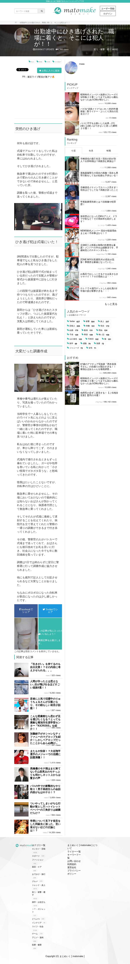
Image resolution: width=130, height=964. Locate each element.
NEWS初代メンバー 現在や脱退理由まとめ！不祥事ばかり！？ (98, 232)
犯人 (32, 62)
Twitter (74, 321)
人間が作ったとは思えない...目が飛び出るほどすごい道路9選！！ (45, 684)
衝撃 (90, 321)
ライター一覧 (74, 851)
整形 (88, 334)
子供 (73, 334)
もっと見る (111, 304)
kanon (100, 103)
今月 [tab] (91, 150)
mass (48, 675)
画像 (90, 325)
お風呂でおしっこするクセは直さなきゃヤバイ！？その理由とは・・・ (99, 275)
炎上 (104, 321)
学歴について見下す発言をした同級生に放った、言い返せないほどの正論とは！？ (45, 825)
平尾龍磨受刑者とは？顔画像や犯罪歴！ (98, 203)
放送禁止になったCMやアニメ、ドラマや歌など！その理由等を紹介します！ (98, 218)
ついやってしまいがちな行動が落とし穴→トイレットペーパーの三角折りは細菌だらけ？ (45, 808)
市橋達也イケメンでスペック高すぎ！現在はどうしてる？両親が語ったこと (99, 188)
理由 (103, 330)
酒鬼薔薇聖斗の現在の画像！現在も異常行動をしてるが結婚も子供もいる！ (99, 174)
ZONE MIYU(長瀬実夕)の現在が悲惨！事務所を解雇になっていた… (97, 260)
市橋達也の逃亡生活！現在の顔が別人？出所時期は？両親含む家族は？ (98, 160)
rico (100, 373)
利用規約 (71, 864)
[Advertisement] (38, 98)
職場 (40, 62)
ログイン (107, 13)
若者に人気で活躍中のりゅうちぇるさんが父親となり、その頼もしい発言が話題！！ (45, 703)
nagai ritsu (100, 254)
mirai (100, 132)
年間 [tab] (108, 150)
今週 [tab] (73, 150)
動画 (88, 330)
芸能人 (74, 325)
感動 (87, 343)
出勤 (48, 62)
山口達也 (75, 339)
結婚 (73, 330)
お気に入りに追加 (50, 70)
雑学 (73, 343)
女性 (92, 347)
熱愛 (100, 343)
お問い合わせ (74, 860)
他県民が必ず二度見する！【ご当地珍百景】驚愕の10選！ (99, 394)
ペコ (101, 167)
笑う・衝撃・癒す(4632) (106, 49)
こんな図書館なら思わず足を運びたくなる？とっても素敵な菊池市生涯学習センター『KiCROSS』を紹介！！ (45, 722)
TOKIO (93, 339)
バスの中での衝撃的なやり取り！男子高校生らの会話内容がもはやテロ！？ (45, 789)
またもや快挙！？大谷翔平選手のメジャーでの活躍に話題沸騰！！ (45, 754)
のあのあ (101, 240)
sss (107, 118)
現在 (105, 325)
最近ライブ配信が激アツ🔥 (41, 76)
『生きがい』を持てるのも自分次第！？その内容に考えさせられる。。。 (45, 667)
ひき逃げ (58, 62)
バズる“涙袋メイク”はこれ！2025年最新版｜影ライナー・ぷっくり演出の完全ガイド (99, 111)
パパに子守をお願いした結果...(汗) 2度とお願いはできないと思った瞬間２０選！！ (98, 126)
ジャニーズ (76, 347)
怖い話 (104, 334)
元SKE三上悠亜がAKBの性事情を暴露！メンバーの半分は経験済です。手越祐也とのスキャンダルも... (99, 247)
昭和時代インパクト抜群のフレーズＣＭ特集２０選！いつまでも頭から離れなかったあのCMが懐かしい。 (99, 97)
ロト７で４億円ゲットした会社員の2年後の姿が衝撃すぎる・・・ (98, 289)
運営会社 (71, 867)
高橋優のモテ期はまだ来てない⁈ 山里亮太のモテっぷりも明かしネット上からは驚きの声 (45, 773)
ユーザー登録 (107, 8)
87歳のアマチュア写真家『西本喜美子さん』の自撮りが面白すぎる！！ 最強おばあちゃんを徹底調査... (98, 366)
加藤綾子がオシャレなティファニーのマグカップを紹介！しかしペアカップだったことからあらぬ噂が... (45, 738)
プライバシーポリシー (74, 872)
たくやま (101, 225)
